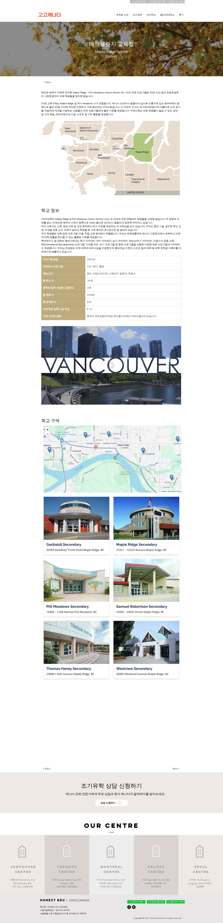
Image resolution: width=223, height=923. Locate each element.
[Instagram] (134, 907)
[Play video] (111, 365)
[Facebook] (129, 907)
